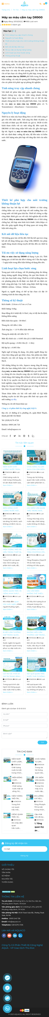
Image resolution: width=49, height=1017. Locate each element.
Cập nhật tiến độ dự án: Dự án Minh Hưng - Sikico (40, 815)
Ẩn (14, 31)
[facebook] (4, 935)
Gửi (42, 742)
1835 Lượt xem (32, 21)
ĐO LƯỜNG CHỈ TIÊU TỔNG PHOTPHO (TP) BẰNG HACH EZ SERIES (36, 550)
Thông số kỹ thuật (12, 56)
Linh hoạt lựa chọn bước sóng (17, 53)
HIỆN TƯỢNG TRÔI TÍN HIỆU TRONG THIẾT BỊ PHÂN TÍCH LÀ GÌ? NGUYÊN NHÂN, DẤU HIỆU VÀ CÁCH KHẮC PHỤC (12, 550)
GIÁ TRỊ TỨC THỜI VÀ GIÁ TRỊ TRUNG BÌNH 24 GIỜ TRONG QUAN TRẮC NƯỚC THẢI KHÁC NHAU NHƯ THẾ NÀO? (12, 675)
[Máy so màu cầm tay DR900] (24, 4)
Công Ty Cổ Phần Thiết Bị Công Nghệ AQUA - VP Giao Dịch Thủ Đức (22, 946)
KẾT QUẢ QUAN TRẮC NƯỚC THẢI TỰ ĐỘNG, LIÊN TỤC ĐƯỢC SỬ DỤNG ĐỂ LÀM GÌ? (36, 675)
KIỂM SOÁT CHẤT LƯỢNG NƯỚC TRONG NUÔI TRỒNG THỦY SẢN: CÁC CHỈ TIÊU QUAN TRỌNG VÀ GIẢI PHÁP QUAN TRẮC (12, 468)
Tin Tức (16, 10)
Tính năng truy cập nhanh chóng (19, 35)
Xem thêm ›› (8, 485)
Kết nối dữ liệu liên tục (14, 47)
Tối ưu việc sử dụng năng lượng (18, 50)
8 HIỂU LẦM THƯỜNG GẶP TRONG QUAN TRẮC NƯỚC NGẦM (12, 633)
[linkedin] (15, 935)
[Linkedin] (19, 436)
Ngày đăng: (8, 21)
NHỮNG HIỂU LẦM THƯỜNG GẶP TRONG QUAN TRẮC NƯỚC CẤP (36, 633)
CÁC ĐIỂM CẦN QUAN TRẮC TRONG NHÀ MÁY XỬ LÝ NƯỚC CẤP (36, 509)
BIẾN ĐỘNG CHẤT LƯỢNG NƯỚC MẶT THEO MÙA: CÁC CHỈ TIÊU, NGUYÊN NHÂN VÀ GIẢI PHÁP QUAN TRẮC (12, 509)
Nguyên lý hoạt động (14, 38)
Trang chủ (6, 10)
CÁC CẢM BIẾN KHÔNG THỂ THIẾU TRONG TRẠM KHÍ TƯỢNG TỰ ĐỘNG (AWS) (35, 592)
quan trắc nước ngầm (15, 828)
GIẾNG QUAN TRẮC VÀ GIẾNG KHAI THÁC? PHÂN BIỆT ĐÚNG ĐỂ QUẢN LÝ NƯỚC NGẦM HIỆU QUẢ (12, 592)
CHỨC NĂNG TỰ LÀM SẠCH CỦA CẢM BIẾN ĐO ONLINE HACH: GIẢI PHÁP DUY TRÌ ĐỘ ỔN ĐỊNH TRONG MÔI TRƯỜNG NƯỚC (36, 468)
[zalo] (20, 935)
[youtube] (9, 935)
